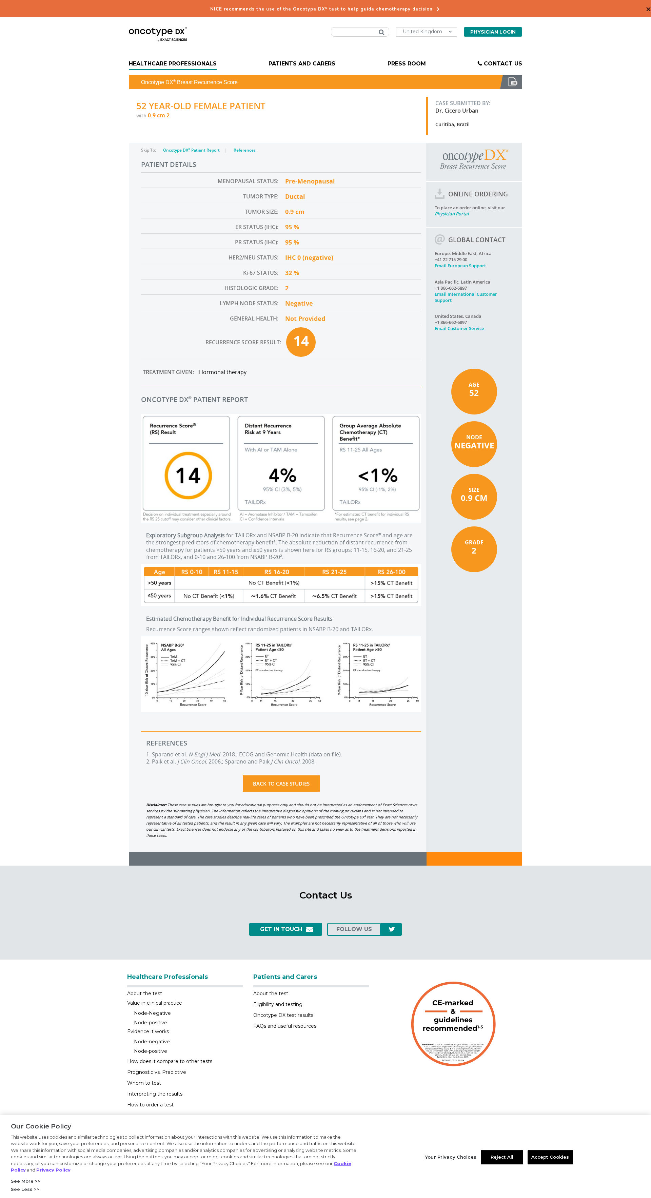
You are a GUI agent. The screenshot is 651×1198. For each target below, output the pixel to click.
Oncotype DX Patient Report (192, 150)
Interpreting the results (154, 1094)
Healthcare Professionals (173, 63)
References (245, 150)
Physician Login (493, 32)
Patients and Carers (302, 63)
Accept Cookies (550, 1157)
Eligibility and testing (277, 1004)
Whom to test (144, 1083)
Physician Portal (452, 214)
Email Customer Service (459, 328)
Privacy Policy (53, 1170)
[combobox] (360, 32)
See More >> (25, 1181)
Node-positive (150, 1023)
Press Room (407, 63)
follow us (354, 929)
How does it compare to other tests (169, 1061)
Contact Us (503, 63)
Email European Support (460, 266)
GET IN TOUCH (281, 929)
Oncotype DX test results (283, 1015)
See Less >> (25, 1189)
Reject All (502, 1157)
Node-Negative (152, 1013)
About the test (144, 993)
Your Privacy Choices (450, 1157)
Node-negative (152, 1042)
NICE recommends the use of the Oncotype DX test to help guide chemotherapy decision (321, 9)
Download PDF (511, 82)
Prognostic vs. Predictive (156, 1072)
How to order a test (150, 1105)
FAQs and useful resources (284, 1026)
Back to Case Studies (281, 783)
